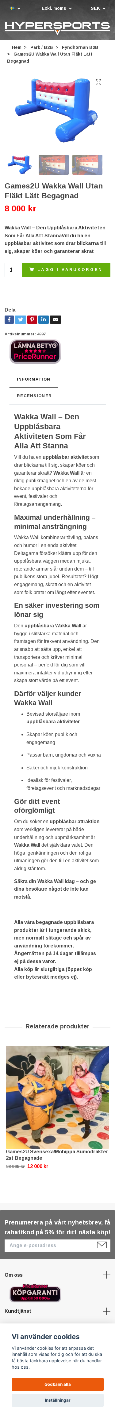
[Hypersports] (57, 28)
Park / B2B (41, 47)
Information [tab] (33, 379)
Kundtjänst (18, 1311)
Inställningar (58, 1400)
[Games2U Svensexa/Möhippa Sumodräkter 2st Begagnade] (57, 1097)
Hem (16, 47)
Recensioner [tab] (34, 396)
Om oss (14, 1275)
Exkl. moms (54, 8)
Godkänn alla (57, 1384)
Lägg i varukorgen (70, 270)
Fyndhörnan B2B (80, 47)
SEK (96, 8)
